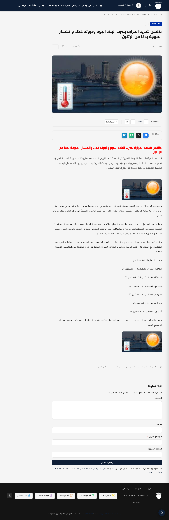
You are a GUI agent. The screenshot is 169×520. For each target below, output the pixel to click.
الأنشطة (32, 5)
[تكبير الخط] (132, 121)
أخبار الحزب (42, 5)
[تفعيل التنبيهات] (161, 512)
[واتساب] (131, 135)
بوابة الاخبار (98, 5)
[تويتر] (138, 135)
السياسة (66, 5)
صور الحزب (22, 5)
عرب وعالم (86, 5)
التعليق (158, 398)
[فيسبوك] (146, 135)
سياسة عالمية (143, 496)
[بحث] (144, 5)
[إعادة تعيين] (127, 121)
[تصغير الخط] (146, 121)
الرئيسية (156, 15)
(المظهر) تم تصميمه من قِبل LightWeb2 (102, 514)
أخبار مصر (76, 5)
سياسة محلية (129, 496)
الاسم (158, 425)
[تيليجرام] (124, 135)
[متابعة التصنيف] (147, 24)
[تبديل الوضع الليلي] (138, 5)
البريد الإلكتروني (154, 437)
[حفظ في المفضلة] (55, 47)
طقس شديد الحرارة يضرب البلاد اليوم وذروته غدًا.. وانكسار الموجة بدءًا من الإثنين (127, 367)
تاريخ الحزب (54, 5)
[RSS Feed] (9, 495)
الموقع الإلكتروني (154, 449)
